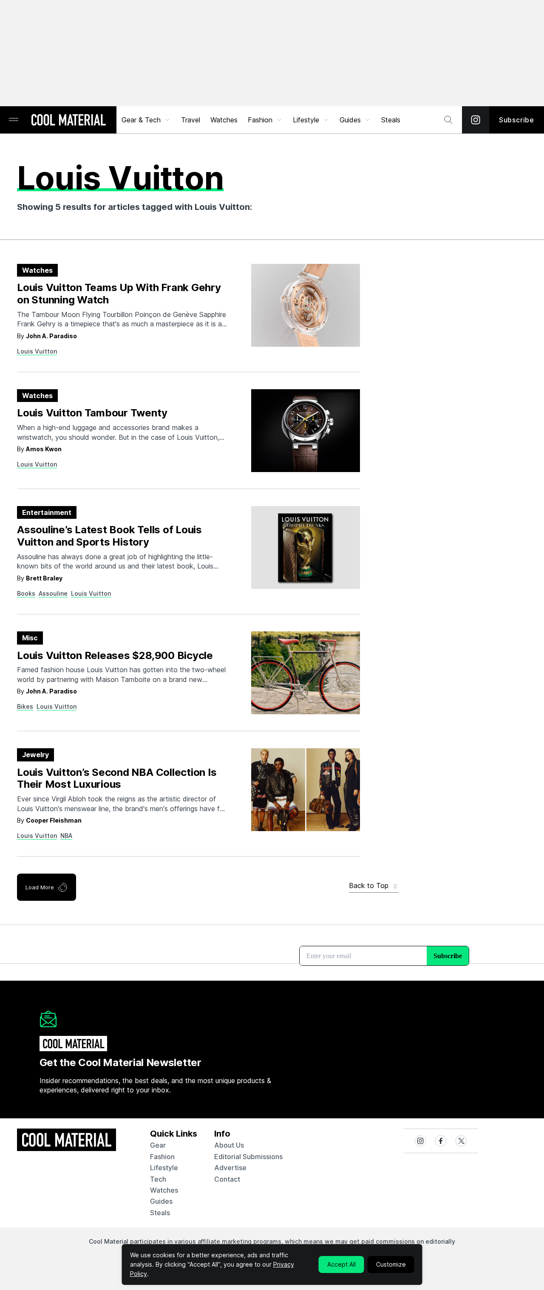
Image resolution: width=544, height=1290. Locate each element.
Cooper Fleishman (54, 820)
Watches (224, 120)
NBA (66, 835)
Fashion (260, 120)
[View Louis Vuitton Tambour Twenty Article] (305, 430)
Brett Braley (44, 578)
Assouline (53, 593)
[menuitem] (146, 119)
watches (164, 1190)
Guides (350, 120)
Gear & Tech (141, 120)
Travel (190, 120)
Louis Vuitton (37, 351)
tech (158, 1179)
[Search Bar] (448, 119)
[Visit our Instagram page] (475, 120)
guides (161, 1201)
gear (158, 1145)
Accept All (341, 1264)
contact (227, 1179)
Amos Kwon (44, 449)
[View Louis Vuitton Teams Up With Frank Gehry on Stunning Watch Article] (305, 305)
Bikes (25, 706)
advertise (230, 1167)
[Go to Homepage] (68, 120)
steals (390, 120)
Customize (391, 1264)
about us (229, 1145)
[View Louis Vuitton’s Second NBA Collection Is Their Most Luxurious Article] (305, 789)
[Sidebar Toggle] (13, 120)
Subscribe (516, 120)
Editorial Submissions (248, 1156)
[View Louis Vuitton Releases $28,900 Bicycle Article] (305, 672)
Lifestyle (306, 120)
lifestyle (164, 1167)
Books (26, 593)
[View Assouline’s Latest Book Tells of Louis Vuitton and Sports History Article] (305, 547)
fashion (162, 1156)
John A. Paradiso (51, 335)
